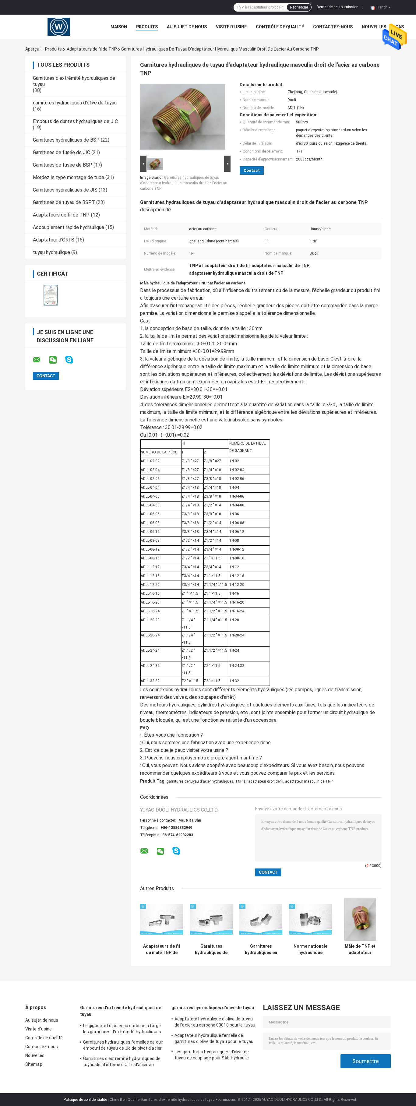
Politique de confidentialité (85, 1099)
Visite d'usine (231, 26)
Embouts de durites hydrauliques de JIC (75, 121)
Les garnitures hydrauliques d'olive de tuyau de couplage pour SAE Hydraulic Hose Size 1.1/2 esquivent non (212, 1055)
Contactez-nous (333, 26)
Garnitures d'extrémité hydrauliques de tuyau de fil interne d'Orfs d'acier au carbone (121, 1062)
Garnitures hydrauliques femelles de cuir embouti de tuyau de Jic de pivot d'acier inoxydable (123, 1046)
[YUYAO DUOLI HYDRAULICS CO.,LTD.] (58, 27)
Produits (147, 26)
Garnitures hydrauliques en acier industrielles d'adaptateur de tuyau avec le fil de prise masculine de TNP (261, 949)
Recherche (299, 7)
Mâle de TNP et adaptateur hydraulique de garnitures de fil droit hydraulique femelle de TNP (360, 949)
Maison (119, 26)
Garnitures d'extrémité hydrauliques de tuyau (120, 1011)
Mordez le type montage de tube (68, 177)
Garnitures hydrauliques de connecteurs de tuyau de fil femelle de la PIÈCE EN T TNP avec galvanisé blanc (211, 949)
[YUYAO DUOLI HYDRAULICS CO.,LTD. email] (40, 360)
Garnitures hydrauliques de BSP (66, 140)
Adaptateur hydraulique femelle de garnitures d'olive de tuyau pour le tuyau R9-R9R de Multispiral (214, 1039)
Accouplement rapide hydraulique (68, 227)
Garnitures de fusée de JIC (61, 152)
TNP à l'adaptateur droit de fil (259, 781)
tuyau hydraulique (51, 252)
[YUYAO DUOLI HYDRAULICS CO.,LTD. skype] (73, 360)
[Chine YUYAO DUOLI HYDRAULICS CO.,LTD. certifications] (50, 295)
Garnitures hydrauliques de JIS (65, 190)
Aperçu (32, 49)
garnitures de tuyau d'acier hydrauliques (200, 781)
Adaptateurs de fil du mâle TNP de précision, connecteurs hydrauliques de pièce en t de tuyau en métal (161, 949)
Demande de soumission (337, 7)
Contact (252, 170)
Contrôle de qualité (280, 26)
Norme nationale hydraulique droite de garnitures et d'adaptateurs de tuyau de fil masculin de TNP (310, 949)
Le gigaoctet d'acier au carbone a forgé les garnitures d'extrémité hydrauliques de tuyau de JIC (122, 1029)
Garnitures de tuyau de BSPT (64, 202)
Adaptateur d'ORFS (53, 240)
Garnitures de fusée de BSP (62, 165)
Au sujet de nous (187, 26)
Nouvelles (374, 26)
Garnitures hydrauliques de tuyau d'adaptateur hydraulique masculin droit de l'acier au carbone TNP (183, 183)
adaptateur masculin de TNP (309, 781)
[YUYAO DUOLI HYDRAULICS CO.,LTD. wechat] (56, 360)
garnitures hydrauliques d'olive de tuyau (75, 103)
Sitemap (33, 1064)
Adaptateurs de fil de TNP (92, 49)
